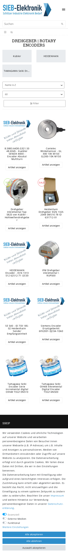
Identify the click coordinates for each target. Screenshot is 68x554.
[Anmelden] (5, 32)
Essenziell (13, 514)
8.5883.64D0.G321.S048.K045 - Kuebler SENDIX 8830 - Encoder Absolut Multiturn (17, 153)
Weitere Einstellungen (15, 527)
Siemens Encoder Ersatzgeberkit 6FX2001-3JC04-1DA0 (51, 328)
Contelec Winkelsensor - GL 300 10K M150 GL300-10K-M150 (51, 152)
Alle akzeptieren (34, 534)
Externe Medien (17, 518)
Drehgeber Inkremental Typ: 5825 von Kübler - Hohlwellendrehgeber (17, 214)
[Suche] (62, 24)
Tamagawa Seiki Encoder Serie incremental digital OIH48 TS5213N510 (17, 388)
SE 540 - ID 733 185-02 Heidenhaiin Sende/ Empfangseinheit (17, 329)
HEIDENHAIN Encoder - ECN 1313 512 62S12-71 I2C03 (17, 273)
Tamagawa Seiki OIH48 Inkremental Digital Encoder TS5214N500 (51, 388)
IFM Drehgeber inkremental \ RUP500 (51, 273)
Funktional (14, 523)
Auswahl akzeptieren (34, 547)
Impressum (57, 495)
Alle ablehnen (34, 541)
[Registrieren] (11, 32)
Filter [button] (36, 103)
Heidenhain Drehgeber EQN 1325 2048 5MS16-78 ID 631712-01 (51, 213)
